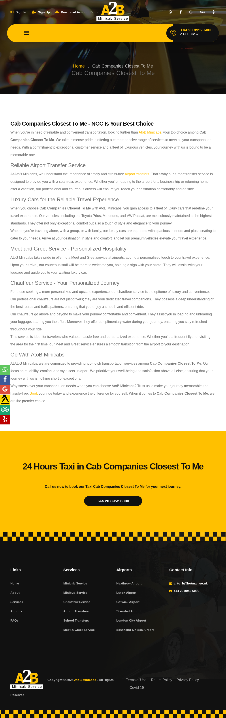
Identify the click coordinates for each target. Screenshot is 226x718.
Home (79, 66)
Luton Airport (126, 592)
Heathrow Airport (129, 583)
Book (33, 393)
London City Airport (131, 620)
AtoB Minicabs (149, 132)
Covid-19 (137, 688)
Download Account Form (79, 12)
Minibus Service (75, 592)
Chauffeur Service (76, 602)
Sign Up (43, 12)
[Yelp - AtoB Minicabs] (5, 419)
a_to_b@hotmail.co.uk (191, 583)
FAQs (14, 620)
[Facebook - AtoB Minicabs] (5, 380)
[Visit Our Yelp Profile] (214, 12)
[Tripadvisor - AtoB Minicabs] (5, 410)
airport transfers (136, 174)
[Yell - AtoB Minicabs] (5, 399)
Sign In (20, 12)
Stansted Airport (128, 611)
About (15, 592)
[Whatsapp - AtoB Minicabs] (5, 370)
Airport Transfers (76, 611)
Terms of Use (136, 680)
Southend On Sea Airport (135, 629)
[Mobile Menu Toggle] (26, 33)
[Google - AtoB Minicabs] (5, 389)
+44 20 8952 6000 (113, 501)
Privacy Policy (188, 680)
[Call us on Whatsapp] (170, 12)
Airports (16, 611)
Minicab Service (75, 583)
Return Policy (161, 680)
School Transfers (76, 620)
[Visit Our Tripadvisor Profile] (202, 12)
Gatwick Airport (127, 602)
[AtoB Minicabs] (26, 680)
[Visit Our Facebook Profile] (181, 12)
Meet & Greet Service (79, 629)
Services (16, 602)
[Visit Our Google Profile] (190, 12)
